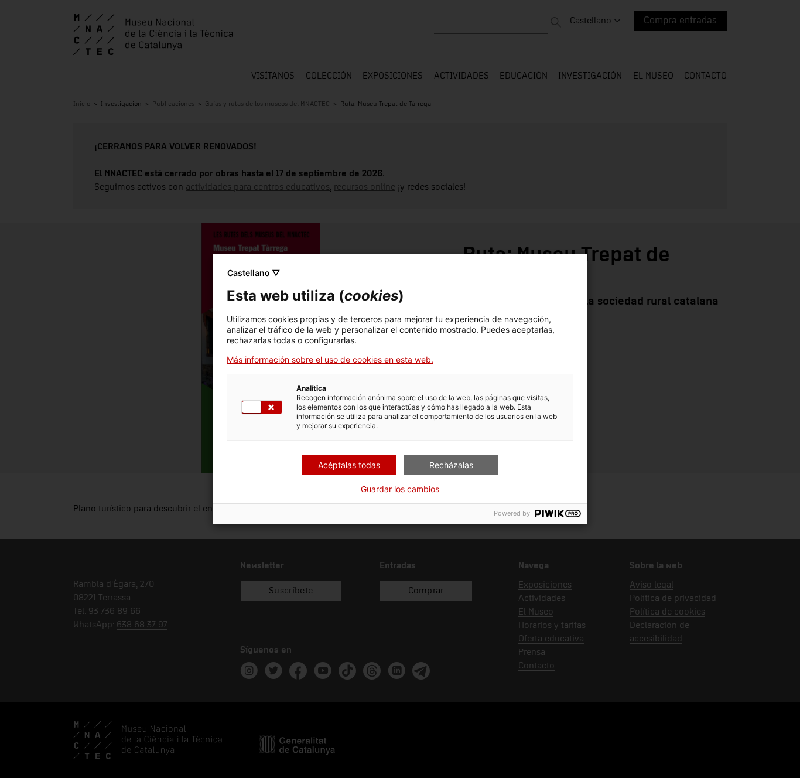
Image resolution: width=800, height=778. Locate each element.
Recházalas (451, 465)
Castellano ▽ (253, 273)
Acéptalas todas (349, 465)
